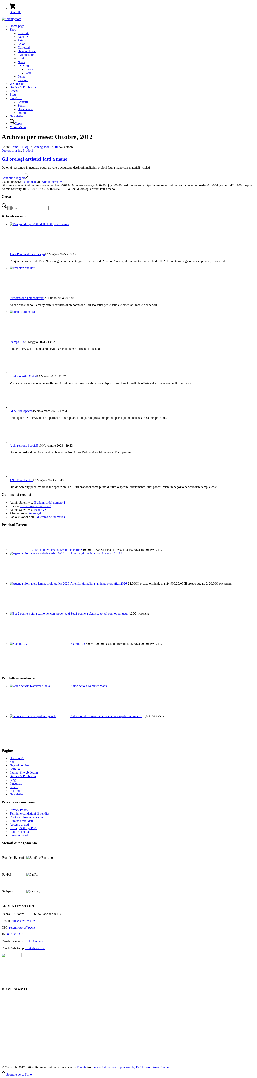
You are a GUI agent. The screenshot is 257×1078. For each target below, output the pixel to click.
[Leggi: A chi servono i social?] (20, 442)
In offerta (15, 790)
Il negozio (16, 783)
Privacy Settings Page (23, 828)
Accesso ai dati (19, 824)
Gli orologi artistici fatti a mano (34, 159)
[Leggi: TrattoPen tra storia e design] (40, 224)
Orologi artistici (11, 150)
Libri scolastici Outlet (23, 376)
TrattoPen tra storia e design (27, 254)
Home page (17, 758)
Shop (13, 761)
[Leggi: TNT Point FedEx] (20, 476)
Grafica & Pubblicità (23, 776)
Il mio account (19, 835)
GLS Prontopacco (21, 411)
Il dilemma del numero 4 (49, 502)
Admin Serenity (52, 181)
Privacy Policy (19, 810)
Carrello (15, 769)
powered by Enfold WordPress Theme (144, 1067)
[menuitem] (132, 26)
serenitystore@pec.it (22, 927)
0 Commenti (29, 181)
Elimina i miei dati (21, 821)
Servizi (14, 787)
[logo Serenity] (11, 19)
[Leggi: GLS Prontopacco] (20, 407)
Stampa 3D (17, 342)
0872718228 (15, 934)
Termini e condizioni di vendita (29, 813)
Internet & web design (24, 772)
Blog (13, 780)
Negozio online (19, 765)
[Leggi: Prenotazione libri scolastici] (40, 268)
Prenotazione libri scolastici (27, 298)
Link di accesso (34, 941)
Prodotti (28, 150)
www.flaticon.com (105, 1067)
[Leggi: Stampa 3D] (40, 311)
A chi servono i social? (24, 445)
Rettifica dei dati (20, 831)
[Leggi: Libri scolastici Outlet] (20, 372)
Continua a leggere (13, 178)
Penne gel (40, 509)
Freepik (81, 1067)
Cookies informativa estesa (27, 817)
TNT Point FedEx (21, 480)
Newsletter (16, 794)
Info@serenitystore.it (24, 920)
